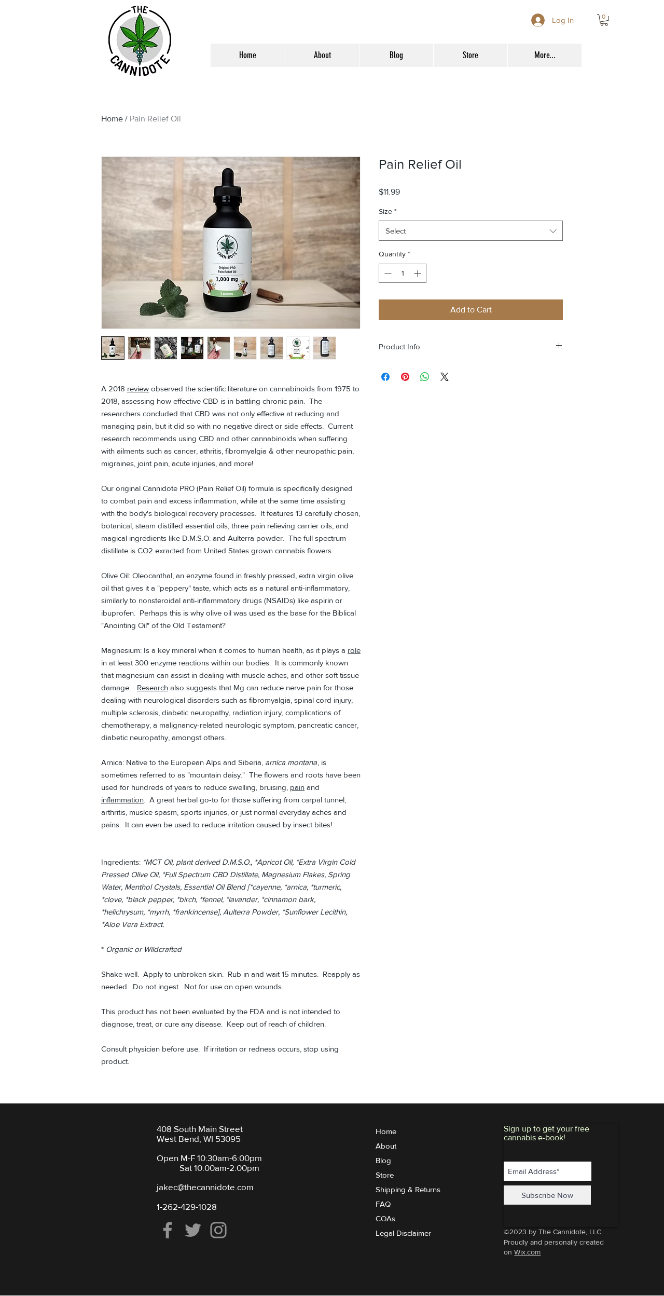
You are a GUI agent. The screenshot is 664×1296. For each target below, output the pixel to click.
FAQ (383, 1203)
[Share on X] (444, 377)
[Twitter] (193, 1230)
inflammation (122, 799)
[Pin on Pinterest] (405, 377)
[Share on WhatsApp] (425, 377)
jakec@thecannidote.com (205, 1187)
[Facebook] (167, 1230)
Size (388, 211)
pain (297, 787)
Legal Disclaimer (403, 1233)
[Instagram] (218, 1230)
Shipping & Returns (408, 1189)
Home (112, 118)
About (386, 1145)
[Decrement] (386, 273)
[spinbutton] (402, 273)
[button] (604, 20)
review (138, 388)
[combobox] (471, 231)
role (354, 650)
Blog (383, 1160)
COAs (385, 1218)
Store (385, 1174)
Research (152, 687)
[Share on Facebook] (385, 377)
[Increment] (418, 273)
